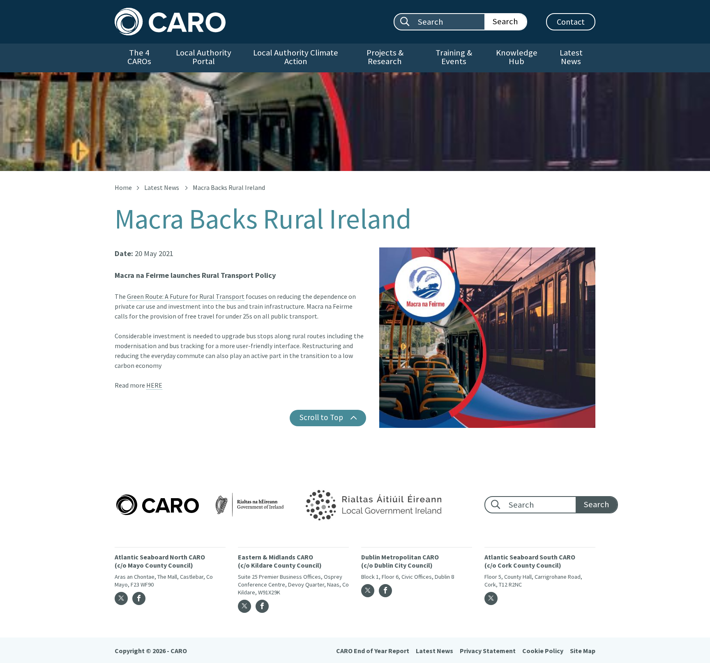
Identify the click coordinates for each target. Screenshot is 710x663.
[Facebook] (138, 598)
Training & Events (454, 57)
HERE (154, 385)
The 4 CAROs (139, 57)
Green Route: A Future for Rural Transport (185, 296)
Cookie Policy (542, 651)
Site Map (582, 651)
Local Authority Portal (203, 57)
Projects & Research (385, 57)
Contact (571, 21)
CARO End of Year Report (372, 651)
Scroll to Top (321, 417)
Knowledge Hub (516, 57)
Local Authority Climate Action (295, 57)
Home (123, 187)
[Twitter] (121, 598)
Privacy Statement (488, 651)
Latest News (571, 57)
